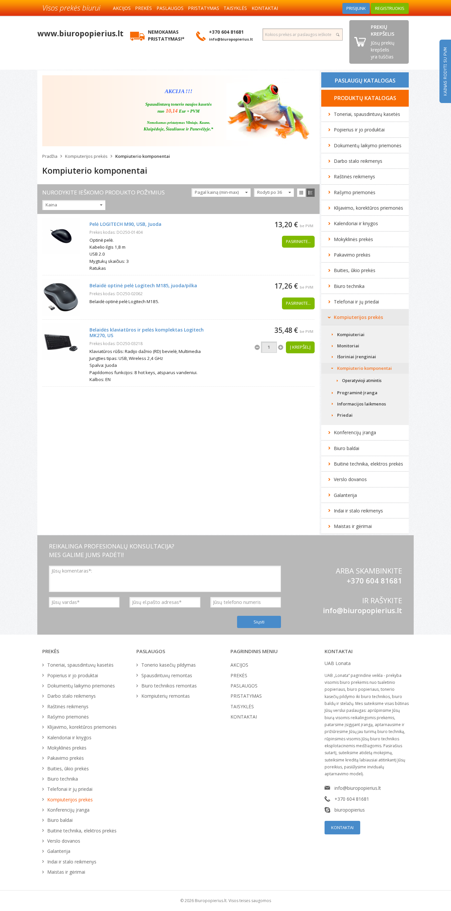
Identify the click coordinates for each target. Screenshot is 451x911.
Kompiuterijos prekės (86, 156)
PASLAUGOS (170, 8)
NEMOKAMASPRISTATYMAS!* (166, 35)
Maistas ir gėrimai (353, 526)
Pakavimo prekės (352, 255)
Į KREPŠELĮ (300, 347)
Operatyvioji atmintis (362, 380)
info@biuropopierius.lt (362, 610)
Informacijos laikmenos (361, 404)
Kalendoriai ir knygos (356, 223)
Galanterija (345, 495)
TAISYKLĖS (235, 8)
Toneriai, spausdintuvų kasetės (367, 114)
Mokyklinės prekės (353, 239)
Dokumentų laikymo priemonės (367, 145)
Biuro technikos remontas (169, 686)
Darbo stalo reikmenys (358, 161)
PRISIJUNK (356, 8)
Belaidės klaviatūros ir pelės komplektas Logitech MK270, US (146, 332)
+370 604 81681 (351, 799)
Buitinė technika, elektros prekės (368, 464)
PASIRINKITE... (298, 241)
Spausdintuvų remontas (166, 675)
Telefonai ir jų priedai (356, 301)
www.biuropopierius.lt (80, 33)
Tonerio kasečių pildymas (168, 665)
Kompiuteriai (350, 334)
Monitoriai (348, 346)
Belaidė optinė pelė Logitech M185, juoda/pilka (143, 285)
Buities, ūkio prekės (354, 270)
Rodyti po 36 (269, 192)
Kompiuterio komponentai (142, 156)
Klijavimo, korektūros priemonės (368, 208)
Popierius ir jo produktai (359, 129)
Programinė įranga (357, 393)
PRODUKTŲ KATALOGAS (365, 98)
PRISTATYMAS (203, 8)
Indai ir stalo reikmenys (358, 511)
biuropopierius (349, 810)
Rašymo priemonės (354, 192)
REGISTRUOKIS (389, 8)
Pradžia (49, 156)
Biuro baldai (346, 448)
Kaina (51, 205)
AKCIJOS (122, 8)
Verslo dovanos (350, 479)
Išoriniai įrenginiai (356, 357)
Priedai (345, 415)
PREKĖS (143, 8)
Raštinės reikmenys (354, 176)
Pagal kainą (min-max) (217, 192)
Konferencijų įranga (355, 432)
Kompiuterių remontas (165, 696)
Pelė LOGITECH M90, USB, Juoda (125, 224)
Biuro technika (349, 286)
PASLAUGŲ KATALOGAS (365, 80)
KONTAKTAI (265, 8)
